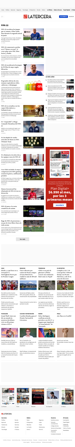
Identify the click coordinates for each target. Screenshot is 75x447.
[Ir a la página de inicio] (37, 16)
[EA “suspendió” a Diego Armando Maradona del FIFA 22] (33, 126)
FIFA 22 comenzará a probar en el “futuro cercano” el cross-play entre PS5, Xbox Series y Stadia (10, 50)
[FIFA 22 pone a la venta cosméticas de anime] (33, 211)
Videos (43, 10)
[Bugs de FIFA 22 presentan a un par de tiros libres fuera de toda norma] (33, 226)
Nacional (13, 10)
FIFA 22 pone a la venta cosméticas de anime (9, 207)
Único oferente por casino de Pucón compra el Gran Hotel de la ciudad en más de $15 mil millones (28, 275)
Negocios (19, 10)
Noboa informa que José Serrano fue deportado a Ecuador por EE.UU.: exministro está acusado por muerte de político (46, 354)
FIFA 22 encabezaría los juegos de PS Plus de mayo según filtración (11, 67)
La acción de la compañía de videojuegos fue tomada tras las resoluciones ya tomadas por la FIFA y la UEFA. (11, 161)
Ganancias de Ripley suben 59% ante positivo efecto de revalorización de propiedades (28, 294)
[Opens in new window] (38, 405)
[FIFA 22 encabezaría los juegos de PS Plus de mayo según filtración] (33, 70)
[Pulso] (23, 405)
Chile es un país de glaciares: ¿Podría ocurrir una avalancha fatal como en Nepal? (45, 274)
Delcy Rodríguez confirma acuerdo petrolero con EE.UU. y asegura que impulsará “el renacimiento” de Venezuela (46, 321)
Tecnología (25, 10)
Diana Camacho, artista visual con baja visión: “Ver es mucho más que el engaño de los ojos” (65, 353)
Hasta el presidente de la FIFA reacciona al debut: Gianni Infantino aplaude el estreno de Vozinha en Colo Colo (56, 88)
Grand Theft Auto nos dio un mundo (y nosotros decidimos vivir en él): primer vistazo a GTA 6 (8, 320)
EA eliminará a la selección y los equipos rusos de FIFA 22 (11, 156)
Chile (2, 268)
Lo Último (49, 10)
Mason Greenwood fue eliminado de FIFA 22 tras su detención (11, 191)
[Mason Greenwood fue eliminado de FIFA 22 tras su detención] (33, 194)
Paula (58, 314)
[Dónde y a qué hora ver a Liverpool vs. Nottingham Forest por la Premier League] (9, 285)
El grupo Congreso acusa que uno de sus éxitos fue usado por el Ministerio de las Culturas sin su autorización (57, 95)
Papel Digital (66, 10)
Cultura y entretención (27, 314)
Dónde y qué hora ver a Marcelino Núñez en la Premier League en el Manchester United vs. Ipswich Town (65, 305)
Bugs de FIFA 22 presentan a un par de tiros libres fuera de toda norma (11, 223)
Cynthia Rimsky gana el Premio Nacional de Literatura (28, 318)
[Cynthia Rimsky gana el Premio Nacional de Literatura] (28, 332)
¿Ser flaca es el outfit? (64, 316)
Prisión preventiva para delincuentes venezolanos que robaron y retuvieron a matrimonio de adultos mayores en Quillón (9, 305)
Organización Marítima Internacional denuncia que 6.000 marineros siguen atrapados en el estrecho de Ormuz (57, 102)
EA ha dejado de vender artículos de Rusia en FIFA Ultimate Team (10, 140)
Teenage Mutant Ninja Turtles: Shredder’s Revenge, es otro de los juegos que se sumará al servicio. (11, 39)
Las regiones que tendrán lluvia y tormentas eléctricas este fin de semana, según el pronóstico (46, 304)
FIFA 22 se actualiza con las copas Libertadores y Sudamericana (10, 108)
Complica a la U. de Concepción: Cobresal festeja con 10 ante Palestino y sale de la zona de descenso (64, 275)
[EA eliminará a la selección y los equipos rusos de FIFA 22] (33, 160)
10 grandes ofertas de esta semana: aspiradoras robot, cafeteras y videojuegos (10, 83)
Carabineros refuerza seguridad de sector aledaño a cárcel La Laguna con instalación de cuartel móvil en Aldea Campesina (56, 117)
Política (7, 10)
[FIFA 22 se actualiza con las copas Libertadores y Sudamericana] (33, 111)
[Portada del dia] (60, 177)
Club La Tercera (58, 10)
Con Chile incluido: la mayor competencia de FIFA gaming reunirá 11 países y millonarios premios (11, 173)
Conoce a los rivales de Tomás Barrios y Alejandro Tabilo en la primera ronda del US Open (65, 294)
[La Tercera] (8, 405)
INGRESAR (71, 16)
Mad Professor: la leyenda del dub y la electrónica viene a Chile (28, 353)
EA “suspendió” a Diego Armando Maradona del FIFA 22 (11, 124)
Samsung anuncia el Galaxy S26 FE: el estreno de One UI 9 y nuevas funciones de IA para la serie (9, 353)
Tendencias (41, 268)
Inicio (2, 10)
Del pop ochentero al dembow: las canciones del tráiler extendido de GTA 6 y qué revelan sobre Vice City (46, 295)
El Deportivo (32, 10)
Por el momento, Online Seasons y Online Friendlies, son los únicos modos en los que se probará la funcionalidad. (11, 57)
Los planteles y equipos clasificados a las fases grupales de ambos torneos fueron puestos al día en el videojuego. (11, 114)
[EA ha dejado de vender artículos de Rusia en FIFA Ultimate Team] (33, 142)
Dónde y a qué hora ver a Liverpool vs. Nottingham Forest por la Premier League (9, 274)
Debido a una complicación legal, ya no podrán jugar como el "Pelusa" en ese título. (10, 130)
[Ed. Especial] (52, 405)
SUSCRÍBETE (60, 205)
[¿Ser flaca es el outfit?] (65, 332)
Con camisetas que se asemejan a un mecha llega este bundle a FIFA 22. (10, 211)
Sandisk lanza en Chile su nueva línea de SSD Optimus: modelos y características (9, 342)
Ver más (22, 239)
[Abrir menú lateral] (2, 16)
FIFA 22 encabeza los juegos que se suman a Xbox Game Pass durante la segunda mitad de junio (11, 32)
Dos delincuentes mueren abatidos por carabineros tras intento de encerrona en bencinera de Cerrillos (56, 81)
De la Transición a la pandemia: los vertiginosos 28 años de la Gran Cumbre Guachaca (28, 343)
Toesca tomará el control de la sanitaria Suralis (28, 303)
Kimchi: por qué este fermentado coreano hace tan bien (65, 342)
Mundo (38, 10)
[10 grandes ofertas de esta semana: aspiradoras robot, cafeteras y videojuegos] (33, 86)
